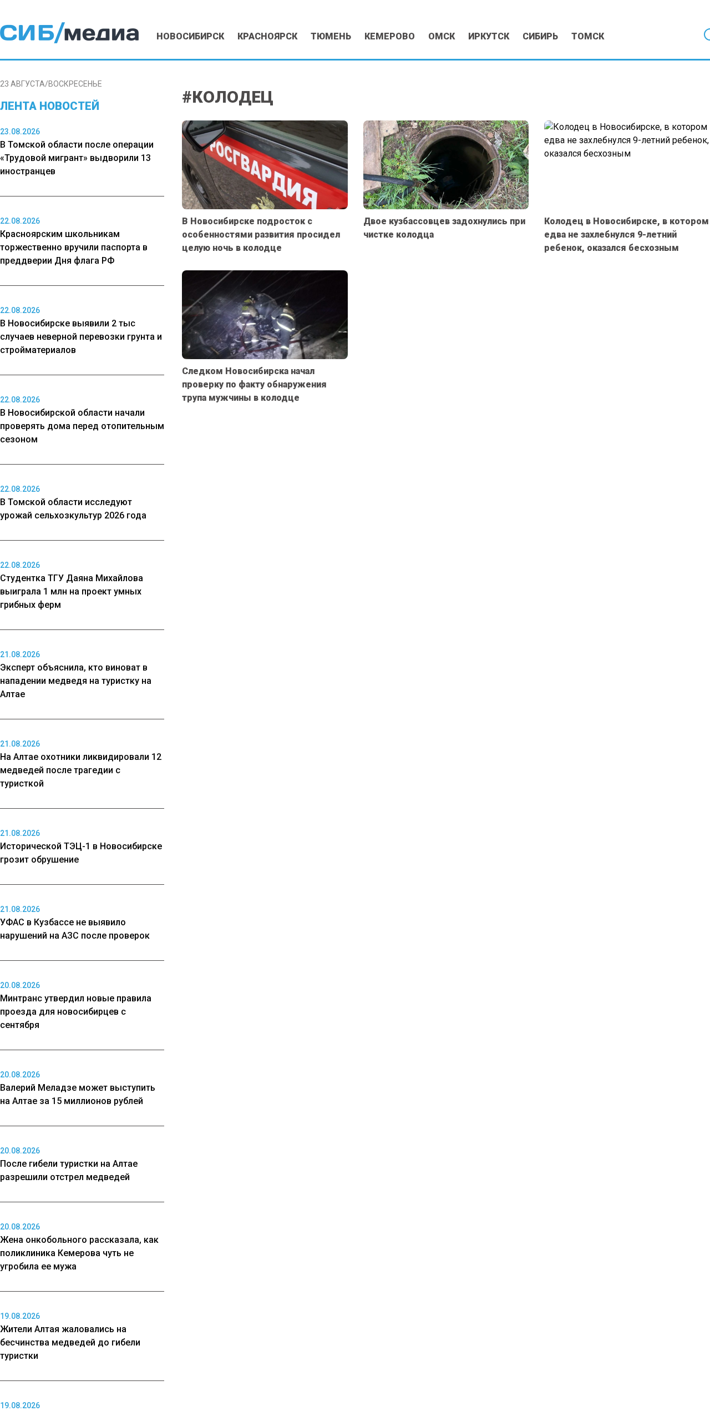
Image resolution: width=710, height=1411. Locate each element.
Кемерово (389, 36)
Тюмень (331, 36)
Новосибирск (190, 36)
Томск (587, 36)
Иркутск (488, 36)
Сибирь (540, 36)
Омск (441, 36)
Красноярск (267, 36)
